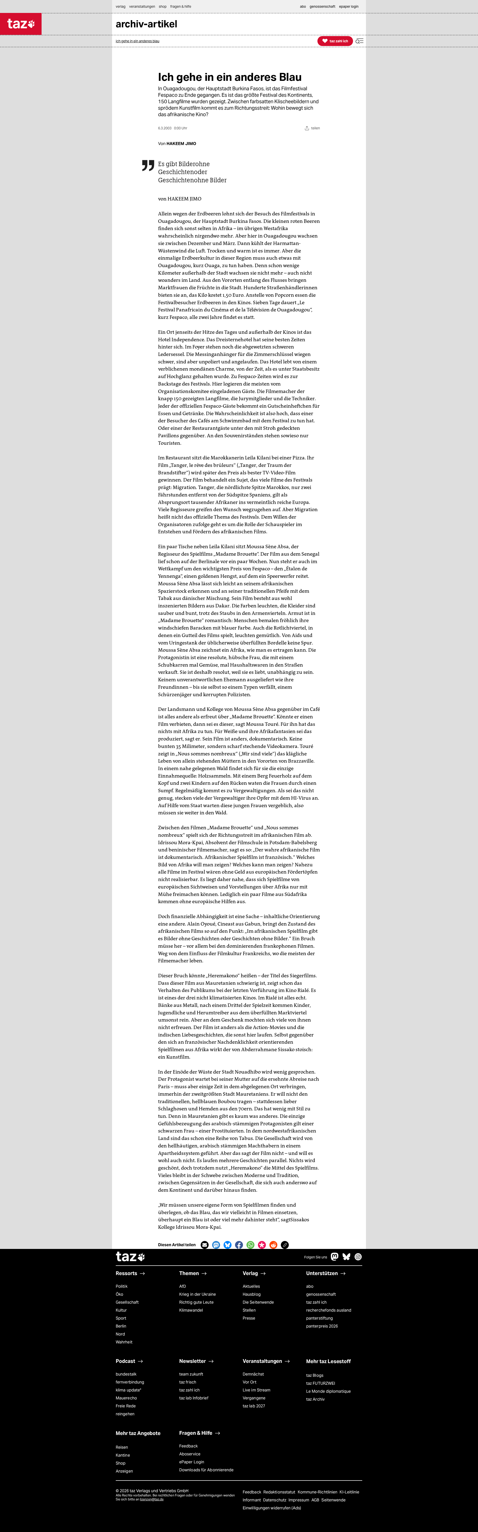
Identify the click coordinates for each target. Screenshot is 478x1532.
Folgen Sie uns (315, 1257)
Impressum (299, 1500)
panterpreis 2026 (322, 1326)
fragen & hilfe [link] (180, 6)
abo (309, 1286)
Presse (249, 1318)
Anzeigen (124, 1471)
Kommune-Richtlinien (318, 1492)
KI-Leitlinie (349, 1492)
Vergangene (254, 1398)
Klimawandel (191, 1310)
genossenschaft (321, 1294)
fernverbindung (130, 1382)
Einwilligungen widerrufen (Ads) (272, 1508)
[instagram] (358, 1259)
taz (131, 1257)
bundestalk (126, 1374)
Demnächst (253, 1374)
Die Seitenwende (258, 1302)
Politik (121, 1286)
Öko (119, 1294)
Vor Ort (249, 1382)
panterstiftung (319, 1318)
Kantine (123, 1455)
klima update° (128, 1390)
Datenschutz (275, 1500)
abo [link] (303, 6)
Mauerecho (126, 1398)
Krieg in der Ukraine (197, 1294)
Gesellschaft (127, 1302)
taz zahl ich (316, 1302)
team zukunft (191, 1374)
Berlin (121, 1326)
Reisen (122, 1447)
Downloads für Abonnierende (206, 1470)
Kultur (121, 1310)
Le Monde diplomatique (328, 1391)
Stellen (249, 1310)
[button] (359, 41)
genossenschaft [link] (322, 6)
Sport (121, 1318)
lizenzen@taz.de (152, 1499)
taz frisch (187, 1382)
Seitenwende (333, 1500)
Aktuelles (251, 1286)
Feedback (188, 1446)
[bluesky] (347, 1259)
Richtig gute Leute (196, 1302)
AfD (182, 1286)
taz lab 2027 (254, 1406)
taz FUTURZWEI (320, 1383)
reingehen (125, 1414)
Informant (252, 1500)
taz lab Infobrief (193, 1398)
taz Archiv (315, 1399)
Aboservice (189, 1454)
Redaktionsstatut (280, 1492)
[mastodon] (335, 1259)
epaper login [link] (348, 6)
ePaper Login (191, 1462)
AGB (315, 1500)
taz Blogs (314, 1375)
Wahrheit (124, 1342)
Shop (120, 1463)
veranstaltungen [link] (142, 6)
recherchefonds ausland (328, 1310)
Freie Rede (126, 1406)
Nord (120, 1334)
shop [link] (163, 6)
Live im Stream (256, 1390)
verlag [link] (120, 6)
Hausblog (252, 1294)
